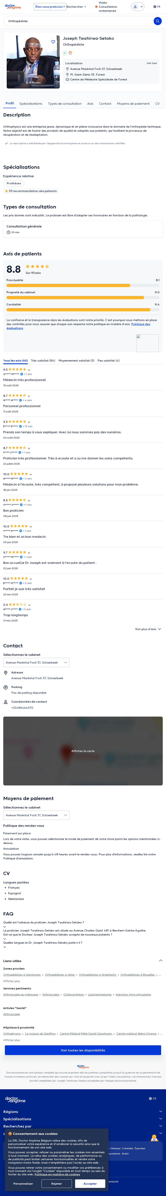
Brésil (125, 1153)
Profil (10, 103)
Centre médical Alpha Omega (136, 1033)
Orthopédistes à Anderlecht (98, 974)
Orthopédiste (73, 44)
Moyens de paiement (133, 103)
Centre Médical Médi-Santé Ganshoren (86, 1033)
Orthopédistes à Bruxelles (137, 974)
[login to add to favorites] (53, 42)
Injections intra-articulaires (133, 994)
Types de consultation (65, 103)
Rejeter (56, 1183)
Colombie (127, 1148)
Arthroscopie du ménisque (21, 994)
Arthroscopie (51, 994)
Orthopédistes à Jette (60, 974)
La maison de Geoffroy (40, 1033)
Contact (105, 103)
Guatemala (113, 1153)
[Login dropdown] (137, 6)
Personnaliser (23, 1183)
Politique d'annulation (18, 858)
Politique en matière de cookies (57, 1174)
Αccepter (90, 1183)
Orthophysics (12, 1033)
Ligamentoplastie (100, 994)
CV (157, 103)
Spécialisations (30, 103)
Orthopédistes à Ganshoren (22, 974)
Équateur (140, 1148)
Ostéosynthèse (73, 994)
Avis (90, 103)
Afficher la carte (83, 751)
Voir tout (152, 63)
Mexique (115, 1148)
